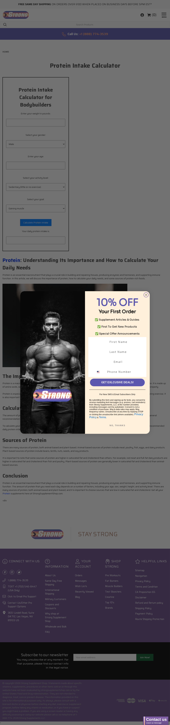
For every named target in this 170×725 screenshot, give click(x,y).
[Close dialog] (146, 295)
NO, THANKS (117, 425)
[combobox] (100, 372)
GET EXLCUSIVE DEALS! (117, 382)
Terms (102, 417)
